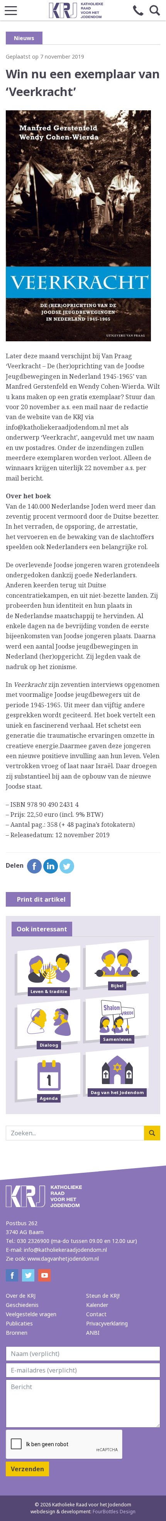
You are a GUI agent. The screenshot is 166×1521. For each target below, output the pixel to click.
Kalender (97, 1305)
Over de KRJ (21, 1295)
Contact (96, 1314)
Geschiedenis (22, 1305)
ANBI (93, 1332)
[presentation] (64, 1445)
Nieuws (24, 38)
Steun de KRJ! (103, 1295)
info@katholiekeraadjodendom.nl (65, 1249)
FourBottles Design (83, 1511)
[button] (11, 8)
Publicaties (19, 1323)
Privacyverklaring (107, 1323)
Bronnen (16, 1332)
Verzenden (27, 1469)
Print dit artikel (40, 899)
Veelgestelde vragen (31, 1314)
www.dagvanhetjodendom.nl (63, 1258)
